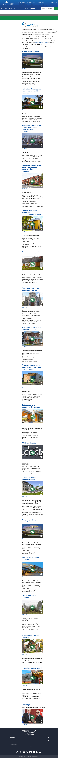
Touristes (25, 8)
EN (47, 2)
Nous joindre (41, 2)
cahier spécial (41, 42)
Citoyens (4, 8)
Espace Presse (21, 2)
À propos (33, 8)
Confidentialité (29, 746)
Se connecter (54, 2)
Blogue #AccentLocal (31, 2)
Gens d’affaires (14, 8)
